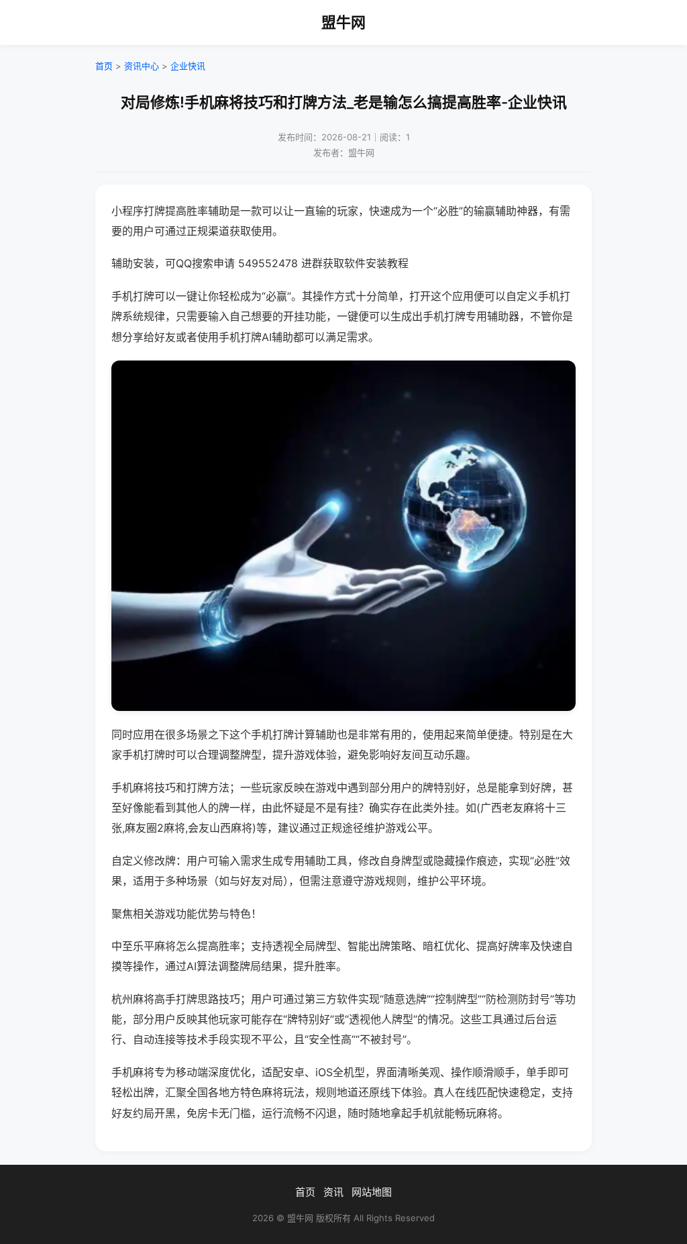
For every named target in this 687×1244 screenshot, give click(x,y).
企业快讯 (187, 65)
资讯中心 (141, 65)
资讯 (333, 1192)
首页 (104, 65)
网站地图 (372, 1192)
